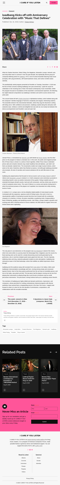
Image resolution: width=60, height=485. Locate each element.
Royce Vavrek (43, 158)
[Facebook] (47, 67)
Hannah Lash (25, 158)
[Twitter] (50, 67)
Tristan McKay (29, 22)
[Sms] (54, 67)
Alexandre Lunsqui (15, 178)
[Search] (46, 2)
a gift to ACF (38, 446)
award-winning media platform (36, 439)
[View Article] (10, 375)
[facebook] (28, 449)
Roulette (13, 332)
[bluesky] (32, 449)
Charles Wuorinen (23, 98)
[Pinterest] (52, 67)
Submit (44, 421)
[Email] (57, 67)
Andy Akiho (36, 267)
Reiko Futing (6, 332)
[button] (4, 2)
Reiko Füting (46, 176)
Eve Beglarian (38, 251)
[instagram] (30, 449)
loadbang (22, 76)
